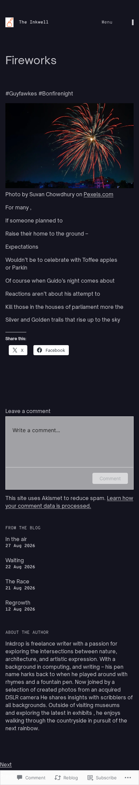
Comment (110, 478)
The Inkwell (34, 22)
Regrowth (17, 603)
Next (6, 764)
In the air (16, 539)
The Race (17, 581)
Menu (107, 22)
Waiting (14, 560)
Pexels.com (98, 194)
